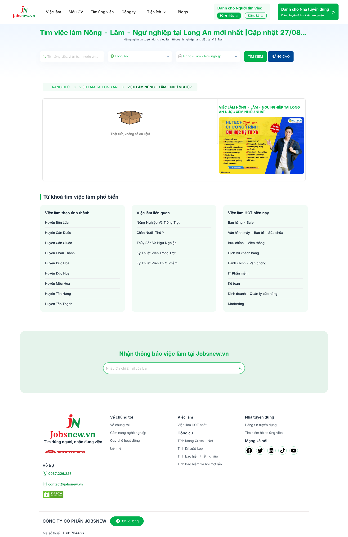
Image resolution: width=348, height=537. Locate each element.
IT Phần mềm (238, 273)
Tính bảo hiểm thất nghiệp (198, 456)
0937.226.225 (59, 474)
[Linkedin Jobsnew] (271, 450)
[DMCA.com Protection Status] (53, 494)
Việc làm (53, 11)
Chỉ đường (130, 521)
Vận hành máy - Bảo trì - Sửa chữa (255, 233)
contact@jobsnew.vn (65, 484)
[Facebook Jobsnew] (249, 450)
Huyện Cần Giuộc (58, 243)
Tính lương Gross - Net (195, 441)
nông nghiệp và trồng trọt (158, 222)
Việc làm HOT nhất (192, 425)
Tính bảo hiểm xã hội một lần (200, 464)
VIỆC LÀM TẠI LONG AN (98, 87)
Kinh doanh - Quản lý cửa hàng (252, 294)
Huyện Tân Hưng (58, 294)
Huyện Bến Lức (57, 222)
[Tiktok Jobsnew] (282, 450)
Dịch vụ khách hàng (243, 253)
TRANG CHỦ (60, 87)
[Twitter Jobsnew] (260, 450)
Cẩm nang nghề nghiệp (128, 433)
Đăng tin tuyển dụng (261, 425)
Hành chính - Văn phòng (247, 263)
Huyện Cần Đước (58, 233)
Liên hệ (115, 448)
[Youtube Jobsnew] (294, 450)
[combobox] (140, 56)
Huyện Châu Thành (60, 253)
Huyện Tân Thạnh (58, 304)
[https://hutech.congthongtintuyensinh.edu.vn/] (261, 145)
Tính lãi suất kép (190, 448)
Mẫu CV (76, 11)
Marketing (236, 304)
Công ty (128, 11)
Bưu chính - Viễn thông (246, 243)
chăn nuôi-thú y (150, 233)
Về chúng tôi (119, 425)
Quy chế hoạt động (125, 440)
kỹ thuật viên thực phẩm (157, 263)
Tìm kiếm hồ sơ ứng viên (264, 433)
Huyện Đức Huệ (57, 273)
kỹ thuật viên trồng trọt (156, 253)
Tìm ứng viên (102, 11)
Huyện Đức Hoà (57, 263)
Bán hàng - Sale (241, 222)
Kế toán (234, 283)
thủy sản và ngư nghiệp (157, 243)
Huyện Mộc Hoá (57, 283)
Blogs (183, 11)
